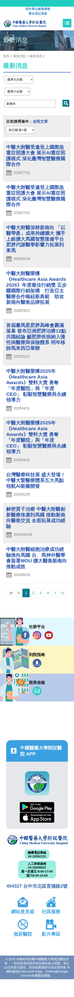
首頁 (6, 56)
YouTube (48, 635)
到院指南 (37, 663)
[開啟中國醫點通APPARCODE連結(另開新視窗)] (37, 783)
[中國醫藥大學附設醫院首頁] (30, 23)
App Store (37, 817)
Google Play (37, 807)
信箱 (37, 691)
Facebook (25, 635)
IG (37, 635)
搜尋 (65, 103)
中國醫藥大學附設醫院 (37, 840)
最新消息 (36, 56)
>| (62, 593)
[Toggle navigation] (67, 23)
